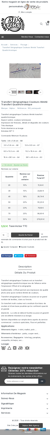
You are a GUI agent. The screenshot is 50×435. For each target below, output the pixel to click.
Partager (8, 256)
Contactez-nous (42, 37)
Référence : (22, 108)
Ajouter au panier (25, 235)
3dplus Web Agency (30, 425)
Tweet (20, 256)
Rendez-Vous (27, 37)
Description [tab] (25, 266)
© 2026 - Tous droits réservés (25, 420)
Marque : (5, 108)
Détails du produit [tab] (25, 272)
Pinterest (32, 256)
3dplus (12, 108)
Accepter (28, 432)
